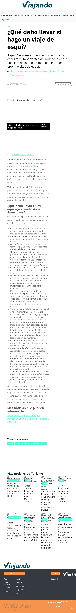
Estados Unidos (14, 480)
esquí (32, 166)
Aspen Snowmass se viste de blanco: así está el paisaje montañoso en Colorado (14, 530)
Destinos (16, 16)
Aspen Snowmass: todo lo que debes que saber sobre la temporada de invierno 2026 (31, 532)
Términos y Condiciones (12, 611)
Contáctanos (54, 602)
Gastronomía (20, 586)
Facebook (54, 579)
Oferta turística (6, 16)
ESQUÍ (28, 480)
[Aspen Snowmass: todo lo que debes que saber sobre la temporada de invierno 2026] (31, 517)
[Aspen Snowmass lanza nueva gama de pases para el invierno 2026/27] (31, 480)
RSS (58, 606)
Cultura (18, 593)
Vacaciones (25, 16)
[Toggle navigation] (2, 12)
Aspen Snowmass (23, 443)
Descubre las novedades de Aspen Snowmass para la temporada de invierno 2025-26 (65, 533)
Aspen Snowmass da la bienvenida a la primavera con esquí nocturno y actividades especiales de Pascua (48, 499)
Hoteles (18, 579)
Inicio (10, 27)
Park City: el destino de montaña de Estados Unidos (13, 491)
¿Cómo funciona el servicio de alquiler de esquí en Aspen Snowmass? (64, 493)
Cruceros (65, 16)
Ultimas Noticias (7, 583)
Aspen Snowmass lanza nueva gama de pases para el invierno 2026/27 (30, 493)
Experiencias (55, 16)
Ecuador (33, 16)
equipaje (36, 443)
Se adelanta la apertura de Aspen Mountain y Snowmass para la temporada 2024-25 (28, 418)
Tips (39, 16)
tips (44, 443)
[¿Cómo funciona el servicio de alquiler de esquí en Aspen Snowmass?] (65, 480)
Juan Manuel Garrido (23, 154)
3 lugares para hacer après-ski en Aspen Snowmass (38, 73)
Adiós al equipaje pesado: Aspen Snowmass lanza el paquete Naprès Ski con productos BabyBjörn (48, 536)
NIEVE (62, 480)
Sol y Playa (45, 16)
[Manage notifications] (71, 608)
